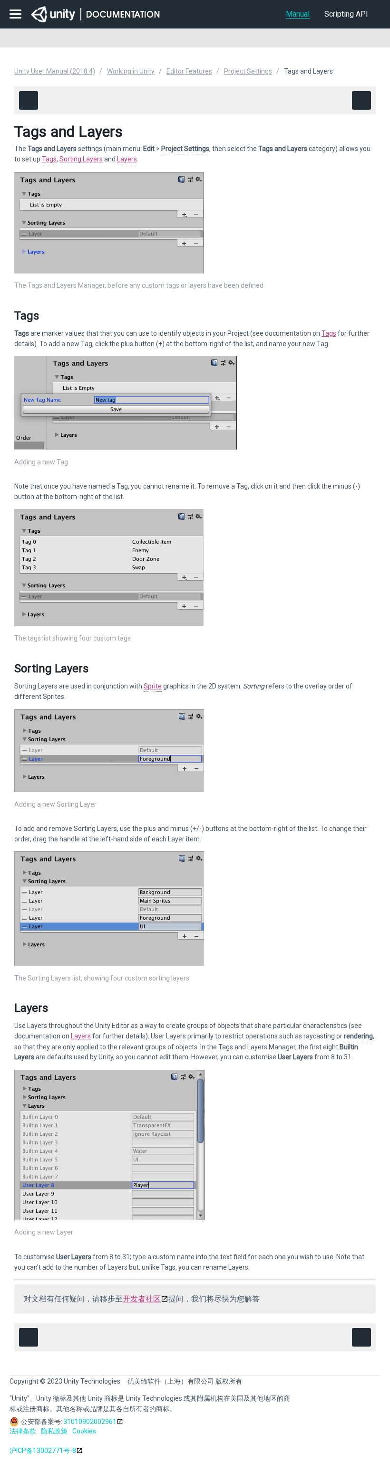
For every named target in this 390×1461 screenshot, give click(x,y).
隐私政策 (54, 1431)
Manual (298, 14)
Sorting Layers (81, 159)
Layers (127, 159)
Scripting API (346, 14)
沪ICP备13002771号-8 (43, 1450)
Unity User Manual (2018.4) (54, 71)
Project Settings (248, 71)
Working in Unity (131, 71)
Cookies (84, 1431)
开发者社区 (142, 1298)
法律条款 (23, 1431)
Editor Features (189, 71)
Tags (49, 159)
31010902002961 (90, 1421)
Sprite (153, 686)
